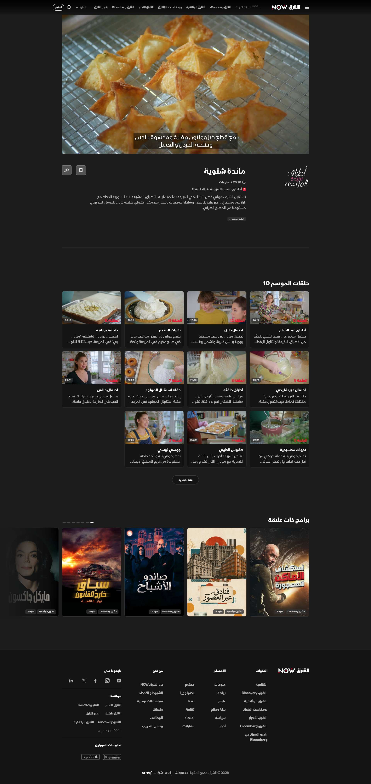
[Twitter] (81, 680)
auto (289, 147)
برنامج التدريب (152, 726)
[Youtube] (117, 680)
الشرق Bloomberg (253, 726)
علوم (222, 701)
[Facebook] (93, 680)
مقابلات (188, 726)
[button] (186, 85)
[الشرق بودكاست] (170, 7)
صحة (191, 701)
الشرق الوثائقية (234, 611)
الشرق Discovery (296, 611)
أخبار (223, 726)
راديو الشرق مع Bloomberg (256, 737)
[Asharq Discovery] (109, 722)
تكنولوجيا (187, 693)
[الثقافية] (248, 7)
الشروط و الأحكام (151, 693)
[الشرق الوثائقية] (195, 7)
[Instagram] (105, 680)
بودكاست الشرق (255, 709)
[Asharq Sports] (113, 713)
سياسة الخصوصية (150, 701)
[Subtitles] (264, 147)
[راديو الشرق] (101, 7)
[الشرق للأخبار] (146, 7)
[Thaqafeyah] (110, 730)
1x (275, 147)
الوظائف (156, 718)
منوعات (279, 611)
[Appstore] (90, 757)
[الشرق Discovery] (220, 7)
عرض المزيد (185, 479)
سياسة (220, 718)
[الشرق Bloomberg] (123, 7)
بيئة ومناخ (218, 709)
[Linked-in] (70, 681)
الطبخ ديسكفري (236, 219)
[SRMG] (147, 772)
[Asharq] (113, 705)
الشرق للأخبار (258, 718)
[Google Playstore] (112, 757)
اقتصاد (189, 718)
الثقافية (261, 684)
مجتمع (189, 684)
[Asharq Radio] (92, 713)
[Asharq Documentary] (83, 722)
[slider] (185, 141)
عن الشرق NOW (151, 684)
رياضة (221, 693)
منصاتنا (158, 709)
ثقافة (190, 709)
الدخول (58, 7)
